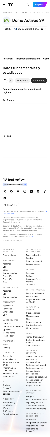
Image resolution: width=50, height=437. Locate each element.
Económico (8, 305)
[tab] (22, 80)
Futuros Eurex (32, 296)
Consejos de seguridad (36, 377)
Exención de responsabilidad (33, 360)
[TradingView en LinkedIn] (31, 191)
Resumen (30, 273)
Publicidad (31, 419)
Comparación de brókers (33, 280)
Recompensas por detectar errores (34, 381)
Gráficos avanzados (35, 405)
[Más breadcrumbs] (17, 12)
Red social (7, 356)
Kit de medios (32, 328)
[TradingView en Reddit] (5, 198)
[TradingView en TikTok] (45, 191)
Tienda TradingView (35, 337)
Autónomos (8, 411)
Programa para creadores (9, 369)
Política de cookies (34, 368)
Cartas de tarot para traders (35, 341)
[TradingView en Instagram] (25, 191)
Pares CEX (7, 276)
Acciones (7, 264)
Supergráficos (9, 255)
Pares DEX (7, 279)
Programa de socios (35, 425)
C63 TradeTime (33, 345)
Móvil (5, 344)
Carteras (7, 323)
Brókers (29, 276)
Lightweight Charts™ (35, 402)
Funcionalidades (33, 255)
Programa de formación (32, 430)
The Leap (30, 284)
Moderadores (9, 376)
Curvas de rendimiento (13, 326)
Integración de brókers (36, 422)
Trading (6, 385)
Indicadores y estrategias (9, 403)
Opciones (7, 329)
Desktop (6, 347)
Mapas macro (9, 332)
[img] (42, 29)
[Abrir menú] (4, 4)
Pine (5, 282)
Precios (29, 258)
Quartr (30, 236)
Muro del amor (9, 359)
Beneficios (7, 308)
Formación (7, 388)
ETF (4, 267)
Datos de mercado (34, 261)
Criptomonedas (10, 273)
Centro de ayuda (33, 322)
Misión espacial (33, 316)
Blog (28, 319)
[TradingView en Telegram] (38, 191)
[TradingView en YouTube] (18, 191)
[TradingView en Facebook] (11, 191)
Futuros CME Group (35, 293)
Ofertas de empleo (34, 325)
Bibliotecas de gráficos (36, 399)
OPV (5, 315)
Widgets (30, 396)
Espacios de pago (11, 414)
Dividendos (8, 312)
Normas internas (10, 373)
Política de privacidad (36, 365)
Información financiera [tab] (28, 58)
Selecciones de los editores (11, 392)
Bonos (5, 270)
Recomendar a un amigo (11, 363)
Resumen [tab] (8, 58)
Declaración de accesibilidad (33, 372)
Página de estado (34, 385)
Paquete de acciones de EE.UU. (35, 300)
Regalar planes (33, 264)
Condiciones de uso (35, 356)
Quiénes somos (33, 313)
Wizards (6, 408)
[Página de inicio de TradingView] (10, 4)
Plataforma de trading (36, 408)
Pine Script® (8, 336)
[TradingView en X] (5, 191)
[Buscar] (27, 4)
